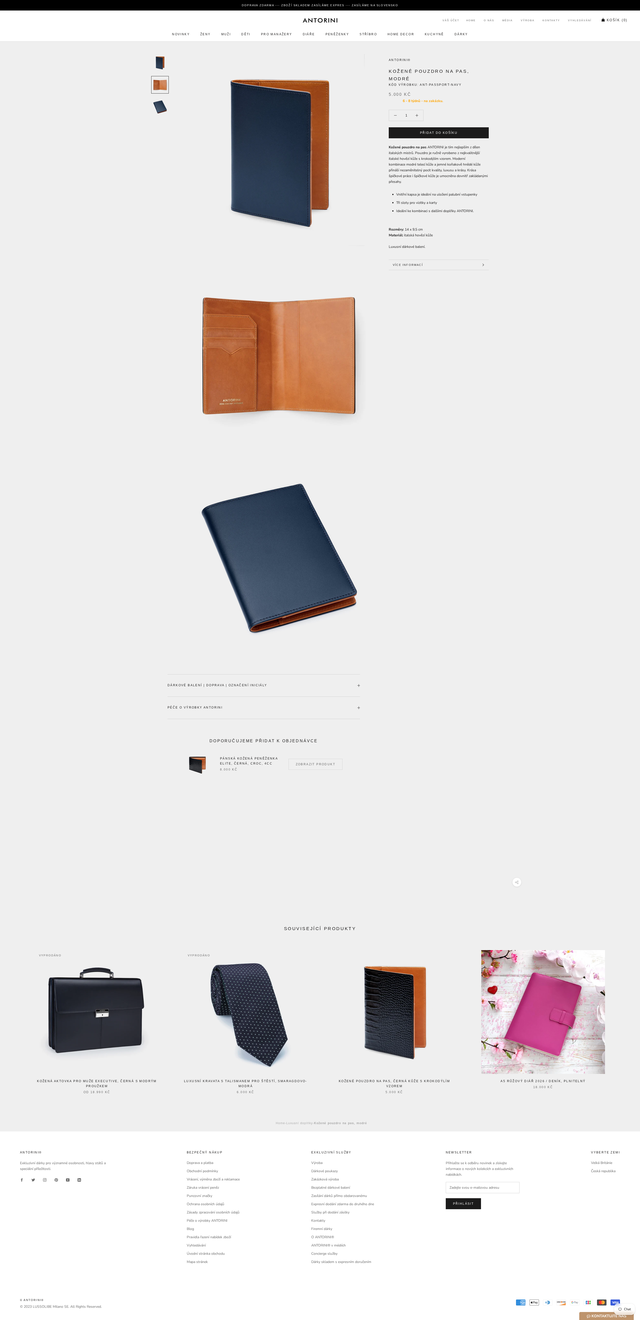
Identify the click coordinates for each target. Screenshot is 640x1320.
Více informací (408, 264)
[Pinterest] (56, 1179)
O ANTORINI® (322, 1237)
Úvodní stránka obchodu (206, 1253)
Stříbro (368, 34)
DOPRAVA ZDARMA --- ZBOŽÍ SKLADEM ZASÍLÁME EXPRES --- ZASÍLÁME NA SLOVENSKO (320, 5)
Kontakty (551, 20)
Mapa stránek (197, 1261)
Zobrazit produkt (315, 764)
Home (471, 20)
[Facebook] (22, 1179)
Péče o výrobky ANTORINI (195, 707)
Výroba (527, 20)
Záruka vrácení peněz (203, 1187)
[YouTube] (68, 1179)
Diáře (309, 34)
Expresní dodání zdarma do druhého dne (342, 1204)
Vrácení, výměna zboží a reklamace (213, 1179)
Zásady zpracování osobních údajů (213, 1212)
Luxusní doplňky (299, 1123)
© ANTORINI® (32, 1299)
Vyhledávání (580, 20)
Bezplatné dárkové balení (330, 1187)
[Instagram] (44, 1179)
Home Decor (401, 34)
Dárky (461, 34)
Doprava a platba (200, 1162)
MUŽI (226, 34)
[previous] (15, 1016)
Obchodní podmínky (202, 1171)
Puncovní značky (199, 1195)
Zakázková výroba (325, 1179)
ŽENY (205, 34)
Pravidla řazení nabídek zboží (209, 1237)
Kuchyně (434, 34)
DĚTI (245, 34)
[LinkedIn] (79, 1179)
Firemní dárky (321, 1228)
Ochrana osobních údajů (205, 1204)
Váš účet (450, 20)
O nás (489, 20)
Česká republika (603, 1171)
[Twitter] (33, 1179)
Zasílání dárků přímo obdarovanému (339, 1195)
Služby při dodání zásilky (330, 1212)
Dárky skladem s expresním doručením (341, 1261)
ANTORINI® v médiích (328, 1245)
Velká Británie (601, 1162)
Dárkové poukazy (324, 1171)
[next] (624, 1016)
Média (507, 20)
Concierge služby (324, 1253)
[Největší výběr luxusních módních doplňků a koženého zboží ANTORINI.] (320, 20)
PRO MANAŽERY (276, 34)
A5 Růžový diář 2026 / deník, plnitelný (543, 1081)
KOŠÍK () (617, 20)
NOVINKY (181, 34)
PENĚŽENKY (337, 34)
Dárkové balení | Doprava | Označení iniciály (217, 685)
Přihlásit (463, 1203)
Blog (190, 1228)
